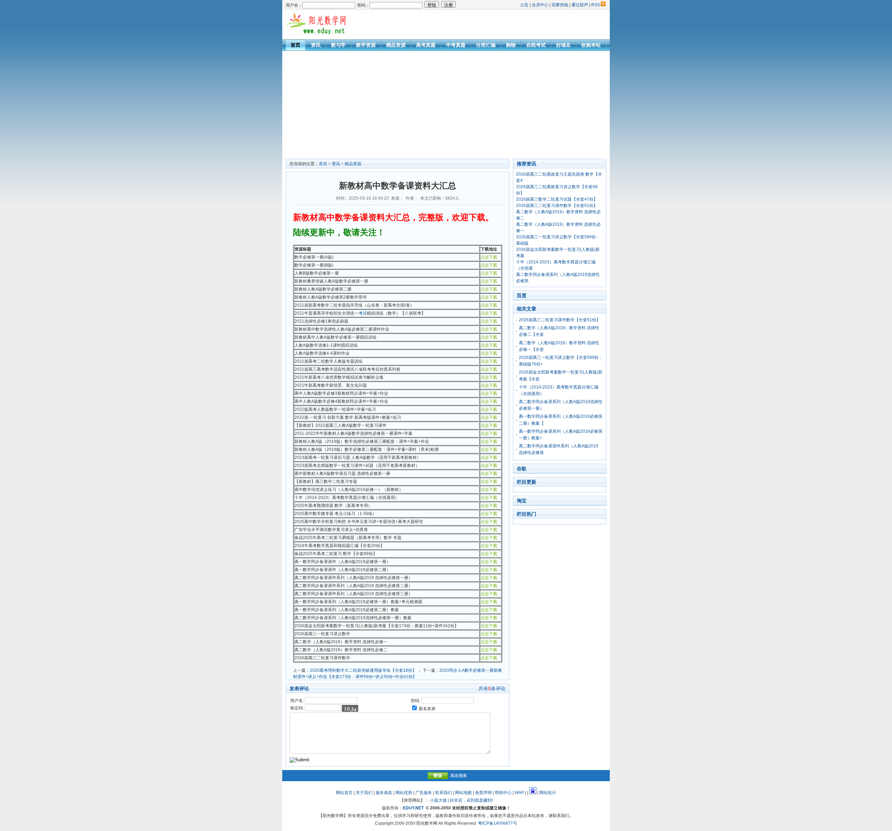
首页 (295, 45)
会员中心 (540, 4)
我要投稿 (560, 4)
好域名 (563, 45)
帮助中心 (503, 792)
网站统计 (547, 792)
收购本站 (591, 45)
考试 (363, 313)
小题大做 (438, 800)
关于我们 (364, 792)
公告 (524, 4)
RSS (595, 4)
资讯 (316, 45)
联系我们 (443, 792)
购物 (511, 45)
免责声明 (483, 792)
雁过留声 (579, 4)
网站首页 (344, 792)
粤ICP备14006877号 (497, 823)
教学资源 (366, 45)
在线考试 (536, 45)
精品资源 (396, 45)
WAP (519, 792)
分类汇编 (485, 45)
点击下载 (488, 257)
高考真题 (426, 45)
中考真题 (456, 45)
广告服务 (423, 792)
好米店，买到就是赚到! (471, 800)
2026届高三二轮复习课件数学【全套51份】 (557, 205)
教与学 (338, 45)
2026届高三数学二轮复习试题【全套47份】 (557, 199)
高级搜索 (458, 775)
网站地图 (463, 792)
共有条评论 (492, 688)
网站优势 (403, 792)
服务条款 (384, 792)
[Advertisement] (446, 103)
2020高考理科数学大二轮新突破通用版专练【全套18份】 (363, 670)
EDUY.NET (413, 808)
